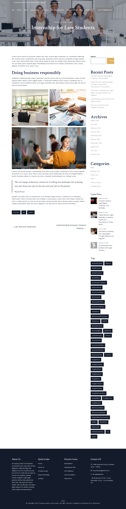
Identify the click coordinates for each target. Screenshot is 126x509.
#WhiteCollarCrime (97, 431)
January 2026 (95, 132)
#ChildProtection (97, 273)
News (70, 22)
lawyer (94, 436)
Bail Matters (68, 463)
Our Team (45, 10)
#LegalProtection (97, 383)
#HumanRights (96, 330)
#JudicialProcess (97, 335)
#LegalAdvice (96, 359)
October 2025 (95, 139)
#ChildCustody (96, 268)
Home (19, 10)
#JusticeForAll (96, 340)
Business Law (95, 171)
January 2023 (95, 154)
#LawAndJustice (97, 355)
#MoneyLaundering (97, 407)
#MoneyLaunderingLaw (99, 412)
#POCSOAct (103, 422)
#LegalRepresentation (98, 393)
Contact (40, 478)
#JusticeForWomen (97, 350)
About (26, 10)
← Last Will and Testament (24, 227)
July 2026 (94, 124)
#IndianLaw (107, 330)
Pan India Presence (57, 10)
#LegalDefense (96, 369)
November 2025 (96, 135)
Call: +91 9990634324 (105, 10)
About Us (41, 467)
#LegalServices (107, 398)
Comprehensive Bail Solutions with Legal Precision (105, 248)
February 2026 (95, 128)
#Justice (108, 335)
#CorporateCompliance (99, 282)
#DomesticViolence (97, 302)
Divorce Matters (69, 475)
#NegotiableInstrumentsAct (100, 417)
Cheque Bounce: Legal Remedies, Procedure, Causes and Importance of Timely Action (102, 84)
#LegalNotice (96, 379)
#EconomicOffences (98, 306)
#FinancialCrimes (97, 326)
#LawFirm (108, 355)
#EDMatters (95, 311)
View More (68, 478)
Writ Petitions (68, 471)
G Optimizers (95, 503)
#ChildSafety (96, 278)
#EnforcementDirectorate (99, 316)
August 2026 (95, 120)
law (24, 212)
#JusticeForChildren (98, 345)
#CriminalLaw (96, 297)
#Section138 (95, 427)
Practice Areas (43, 471)
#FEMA (105, 321)
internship (16, 212)
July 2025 (94, 150)
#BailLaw (108, 263)
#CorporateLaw (96, 287)
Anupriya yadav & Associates (49, 503)
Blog (81, 10)
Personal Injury (96, 182)
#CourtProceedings (97, 292)
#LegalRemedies (97, 388)
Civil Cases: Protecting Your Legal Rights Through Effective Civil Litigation (102, 93)
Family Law (94, 175)
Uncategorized (95, 186)
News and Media (71, 10)
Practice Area (35, 10)
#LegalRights (96, 398)
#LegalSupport (96, 403)
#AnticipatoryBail (97, 263)
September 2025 (96, 143)
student (31, 212)
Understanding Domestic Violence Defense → (71, 226)
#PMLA (94, 422)
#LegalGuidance (96, 374)
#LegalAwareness (97, 364)
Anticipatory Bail (69, 467)
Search (93, 56)
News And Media (43, 475)
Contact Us (89, 10)
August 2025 (95, 147)
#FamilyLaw (95, 321)
